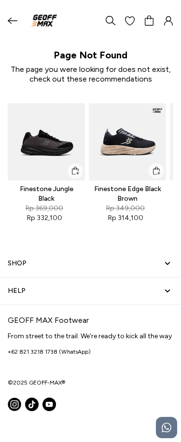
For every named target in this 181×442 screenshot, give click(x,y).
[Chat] (166, 427)
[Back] (12, 20)
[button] (130, 20)
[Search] (110, 20)
